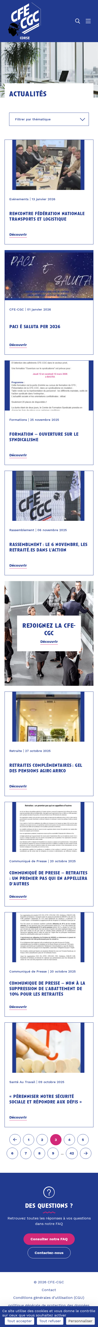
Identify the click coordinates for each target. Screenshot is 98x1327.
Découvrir (18, 234)
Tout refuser (50, 1321)
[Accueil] (23, 21)
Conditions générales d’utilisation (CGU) (48, 1297)
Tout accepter (19, 1321)
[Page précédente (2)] (15, 1139)
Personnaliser (80, 1321)
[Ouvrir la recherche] (77, 21)
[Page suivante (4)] (85, 1153)
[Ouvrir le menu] (88, 21)
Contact (49, 1290)
